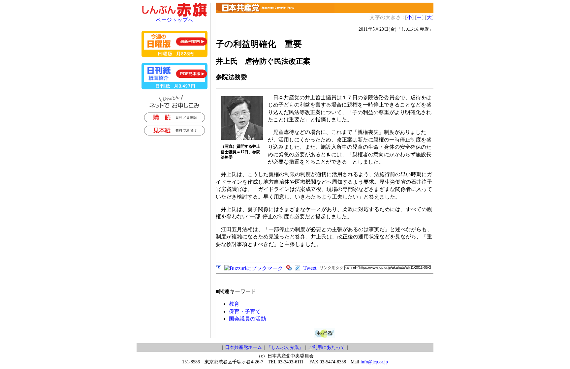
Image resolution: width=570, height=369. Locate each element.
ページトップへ (174, 20)
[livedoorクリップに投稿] (297, 268)
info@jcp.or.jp (374, 361)
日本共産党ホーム (243, 347)
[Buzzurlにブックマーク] (253, 268)
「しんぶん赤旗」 (285, 347)
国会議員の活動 (247, 319)
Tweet (309, 268)
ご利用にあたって (326, 347)
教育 (234, 304)
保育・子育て (245, 311)
